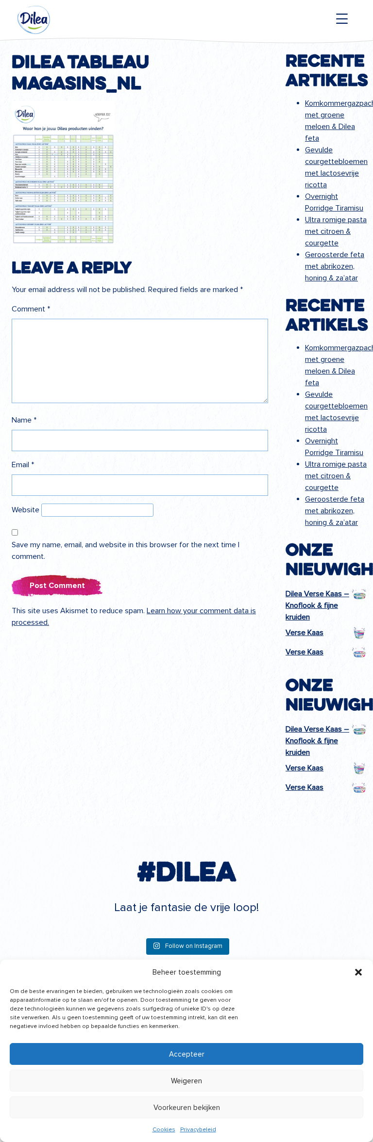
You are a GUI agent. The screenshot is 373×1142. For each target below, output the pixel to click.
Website (25, 510)
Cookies (164, 1129)
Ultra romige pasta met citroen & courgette (336, 231)
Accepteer (186, 1054)
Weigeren (186, 1081)
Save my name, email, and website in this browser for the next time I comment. (125, 550)
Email (23, 465)
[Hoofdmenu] (342, 19)
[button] (358, 972)
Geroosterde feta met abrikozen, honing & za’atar (334, 266)
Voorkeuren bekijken (186, 1107)
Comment (31, 309)
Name (24, 420)
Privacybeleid (198, 1129)
